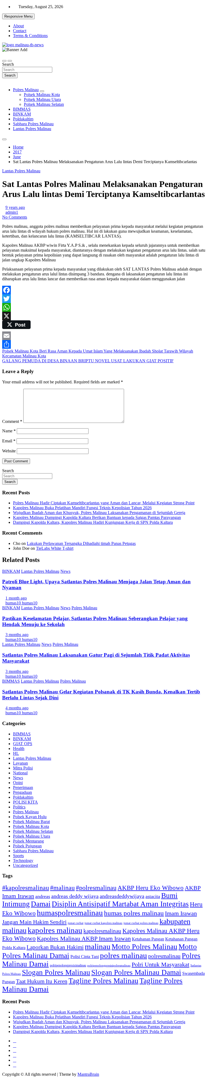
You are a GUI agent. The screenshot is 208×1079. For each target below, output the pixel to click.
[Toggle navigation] (4, 61)
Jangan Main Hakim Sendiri (34, 922)
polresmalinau (164, 956)
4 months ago (16, 708)
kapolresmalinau (102, 931)
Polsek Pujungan (27, 846)
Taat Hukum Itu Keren (41, 981)
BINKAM (22, 114)
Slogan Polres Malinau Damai (136, 972)
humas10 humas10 (21, 603)
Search (8, 64)
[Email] (104, 335)
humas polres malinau (134, 913)
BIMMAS (22, 109)
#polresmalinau (96, 887)
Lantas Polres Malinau (32, 128)
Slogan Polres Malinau (56, 972)
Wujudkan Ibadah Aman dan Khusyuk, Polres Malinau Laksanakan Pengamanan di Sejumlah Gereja (99, 512)
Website (9, 451)
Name (9, 431)
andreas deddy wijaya (75, 896)
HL (16, 753)
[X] (104, 316)
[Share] (104, 344)
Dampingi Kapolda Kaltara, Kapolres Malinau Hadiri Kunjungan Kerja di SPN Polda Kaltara (93, 522)
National (20, 773)
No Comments (14, 217)
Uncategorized (25, 865)
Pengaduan (22, 792)
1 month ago (16, 598)
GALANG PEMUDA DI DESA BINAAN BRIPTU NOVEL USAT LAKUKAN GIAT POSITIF (88, 360)
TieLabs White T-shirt (54, 548)
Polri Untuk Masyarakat (160, 964)
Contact (19, 30)
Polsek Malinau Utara (42, 99)
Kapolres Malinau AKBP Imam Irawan (84, 938)
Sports (18, 855)
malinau (97, 946)
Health (18, 748)
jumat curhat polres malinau (140, 923)
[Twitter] (104, 298)
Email (8, 441)
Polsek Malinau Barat (31, 821)
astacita (152, 896)
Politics (19, 807)
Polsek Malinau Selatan (44, 104)
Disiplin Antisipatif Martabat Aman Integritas (120, 904)
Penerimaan (23, 787)
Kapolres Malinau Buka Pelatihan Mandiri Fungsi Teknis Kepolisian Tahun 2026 (82, 507)
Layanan (20, 763)
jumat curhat (75, 923)
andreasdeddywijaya (122, 896)
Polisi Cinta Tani (84, 956)
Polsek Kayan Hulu (30, 816)
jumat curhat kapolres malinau (103, 923)
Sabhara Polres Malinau (33, 123)
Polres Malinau (26, 89)
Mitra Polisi (23, 768)
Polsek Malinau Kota (42, 94)
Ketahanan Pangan (148, 939)
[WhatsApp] (104, 307)
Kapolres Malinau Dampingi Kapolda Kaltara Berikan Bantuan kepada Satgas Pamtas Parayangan (97, 517)
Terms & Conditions (30, 35)
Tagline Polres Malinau (103, 981)
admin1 (11, 212)
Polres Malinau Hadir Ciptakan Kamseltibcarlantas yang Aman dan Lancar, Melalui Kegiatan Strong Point (103, 503)
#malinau (62, 887)
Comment (12, 421)
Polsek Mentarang (28, 841)
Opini (18, 782)
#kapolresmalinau (25, 887)
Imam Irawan (181, 913)
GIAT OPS (22, 743)
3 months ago (16, 634)
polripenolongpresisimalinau (68, 965)
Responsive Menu (18, 16)
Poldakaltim (23, 119)
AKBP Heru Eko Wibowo (151, 887)
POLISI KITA (25, 802)
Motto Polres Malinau (144, 947)
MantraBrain (88, 1074)
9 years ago (15, 207)
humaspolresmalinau (70, 912)
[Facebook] (104, 290)
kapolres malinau (55, 930)
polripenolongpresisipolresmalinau (109, 965)
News (65, 571)
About (18, 26)
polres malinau (123, 955)
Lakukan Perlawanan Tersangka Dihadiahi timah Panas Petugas (81, 543)
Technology (23, 860)
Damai (41, 904)
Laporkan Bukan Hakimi (55, 947)
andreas (42, 896)
